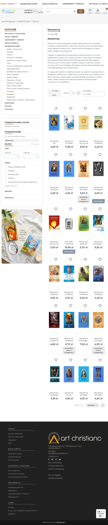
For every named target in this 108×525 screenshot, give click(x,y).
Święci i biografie (13, 74)
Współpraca (12, 491)
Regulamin (12, 440)
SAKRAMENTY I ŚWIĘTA (14, 40)
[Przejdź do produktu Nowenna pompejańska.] (98, 223)
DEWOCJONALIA (11, 43)
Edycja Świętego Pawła (16, 167)
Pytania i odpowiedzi (15, 437)
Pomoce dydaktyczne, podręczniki (19, 66)
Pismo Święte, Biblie (14, 86)
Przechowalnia (13, 460)
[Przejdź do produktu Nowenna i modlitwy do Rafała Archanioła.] (83, 273)
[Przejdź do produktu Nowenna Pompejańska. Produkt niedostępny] (98, 169)
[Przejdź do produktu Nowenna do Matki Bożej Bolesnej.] (83, 374)
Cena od (8, 153)
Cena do (27, 153)
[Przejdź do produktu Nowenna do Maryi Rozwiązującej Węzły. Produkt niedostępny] (98, 320)
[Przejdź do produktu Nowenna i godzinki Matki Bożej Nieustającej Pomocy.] (83, 223)
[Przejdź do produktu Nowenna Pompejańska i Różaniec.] (83, 320)
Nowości (8, 106)
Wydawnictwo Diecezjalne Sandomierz (22, 182)
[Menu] (104, 510)
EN (37, 11)
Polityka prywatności (15, 487)
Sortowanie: (87, 91)
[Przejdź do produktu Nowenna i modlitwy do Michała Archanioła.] (54, 320)
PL (33, 11)
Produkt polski (13, 174)
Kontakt (11, 507)
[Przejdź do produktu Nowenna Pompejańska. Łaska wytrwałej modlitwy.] (54, 374)
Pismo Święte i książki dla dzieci (18, 89)
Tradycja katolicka (13, 69)
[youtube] (60, 460)
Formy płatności (14, 471)
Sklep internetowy (53, 522)
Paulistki (11, 171)
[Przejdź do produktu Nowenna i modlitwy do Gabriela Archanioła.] (98, 273)
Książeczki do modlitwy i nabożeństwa (21, 100)
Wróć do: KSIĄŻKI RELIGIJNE (16, 136)
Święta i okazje (12, 77)
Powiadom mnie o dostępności (83, 199)
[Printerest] (52, 460)
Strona (66, 93)
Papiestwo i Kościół (14, 80)
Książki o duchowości (14, 49)
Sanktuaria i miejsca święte (16, 60)
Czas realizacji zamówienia (17, 477)
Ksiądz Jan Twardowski (15, 83)
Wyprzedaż (9, 103)
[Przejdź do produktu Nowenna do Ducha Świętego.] (83, 122)
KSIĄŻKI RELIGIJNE (24, 21)
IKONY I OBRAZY (11, 37)
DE (41, 11)
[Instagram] (56, 460)
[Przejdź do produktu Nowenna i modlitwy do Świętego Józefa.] (54, 273)
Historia (9, 55)
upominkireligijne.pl (8, 21)
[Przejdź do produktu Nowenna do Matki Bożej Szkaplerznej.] (54, 169)
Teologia (10, 52)
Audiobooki (11, 97)
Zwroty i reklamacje (15, 434)
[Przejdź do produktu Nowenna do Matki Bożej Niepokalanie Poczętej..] (69, 169)
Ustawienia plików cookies (18, 494)
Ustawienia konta (14, 457)
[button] (80, 11)
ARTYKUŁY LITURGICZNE (15, 34)
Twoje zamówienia (15, 454)
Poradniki (10, 91)
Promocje (9, 109)
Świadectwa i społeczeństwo (17, 72)
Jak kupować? (13, 497)
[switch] (101, 516)
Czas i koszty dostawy (16, 474)
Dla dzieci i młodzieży (15, 58)
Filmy (9, 63)
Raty (10, 443)
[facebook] (48, 460)
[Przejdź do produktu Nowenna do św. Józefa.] (69, 374)
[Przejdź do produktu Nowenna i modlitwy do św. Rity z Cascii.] (98, 122)
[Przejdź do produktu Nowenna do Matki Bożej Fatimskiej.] (69, 122)
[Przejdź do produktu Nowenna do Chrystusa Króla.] (54, 122)
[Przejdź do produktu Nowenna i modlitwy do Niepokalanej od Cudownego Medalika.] (69, 273)
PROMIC (11, 178)
